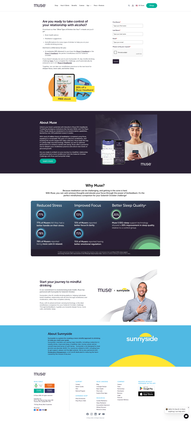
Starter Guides (80, 386)
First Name (117, 22)
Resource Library (101, 409)
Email (115, 38)
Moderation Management (57, 352)
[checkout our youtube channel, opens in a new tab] (103, 414)
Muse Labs (99, 391)
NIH (71, 350)
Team (118, 386)
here (51, 61)
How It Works (64, 5)
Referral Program (80, 391)
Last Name (116, 30)
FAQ (77, 389)
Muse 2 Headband (82, 51)
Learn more (48, 161)
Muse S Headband (51, 53)
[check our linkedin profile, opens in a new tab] (95, 414)
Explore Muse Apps (101, 393)
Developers (120, 391)
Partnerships (120, 389)
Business (119, 393)
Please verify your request (122, 47)
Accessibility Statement (103, 405)
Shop (56, 5)
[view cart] (133, 6)
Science (81, 5)
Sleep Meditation (101, 403)
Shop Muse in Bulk (81, 400)
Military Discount (101, 407)
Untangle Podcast (101, 386)
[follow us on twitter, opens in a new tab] (99, 414)
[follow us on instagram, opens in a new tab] (91, 414)
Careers (119, 384)
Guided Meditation (101, 400)
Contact (78, 384)
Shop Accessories (80, 398)
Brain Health (99, 389)
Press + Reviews (99, 5)
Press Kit (119, 397)
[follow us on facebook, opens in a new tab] (87, 414)
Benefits (74, 5)
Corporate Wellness (122, 399)
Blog (97, 384)
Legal (118, 395)
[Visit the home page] (43, 5)
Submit (116, 61)
